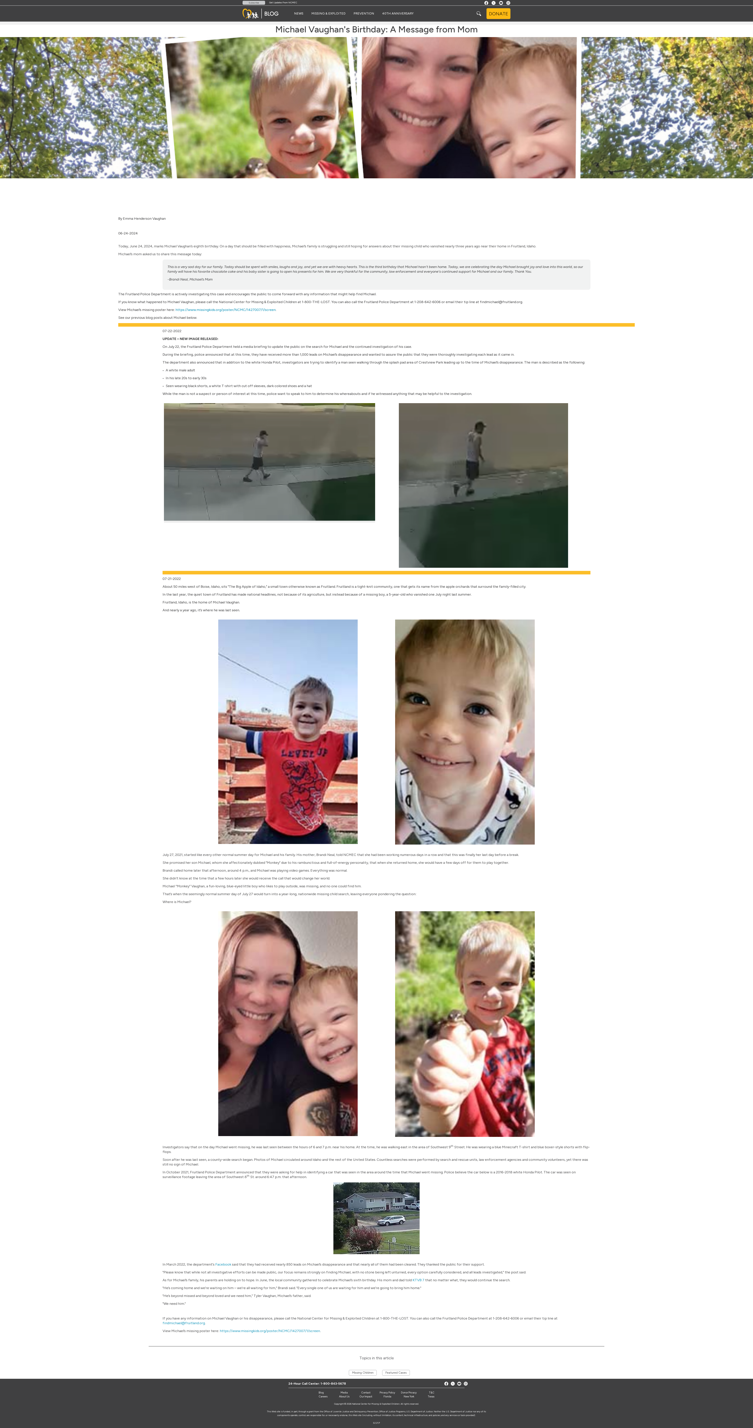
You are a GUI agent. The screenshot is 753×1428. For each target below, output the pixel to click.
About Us (344, 1396)
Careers (323, 1396)
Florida (387, 1396)
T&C (431, 1392)
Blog (321, 1392)
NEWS (298, 13)
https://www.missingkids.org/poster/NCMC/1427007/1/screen (226, 310)
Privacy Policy (387, 1392)
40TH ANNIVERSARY (398, 13)
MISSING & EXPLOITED (328, 13)
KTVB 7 (418, 1280)
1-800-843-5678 (333, 1383)
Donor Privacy (409, 1392)
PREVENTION (364, 13)
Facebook (223, 1264)
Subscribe (254, 2)
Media (344, 1392)
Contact (365, 1392)
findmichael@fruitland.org (184, 1323)
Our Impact (365, 1396)
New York (409, 1396)
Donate (498, 13)
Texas (431, 1396)
